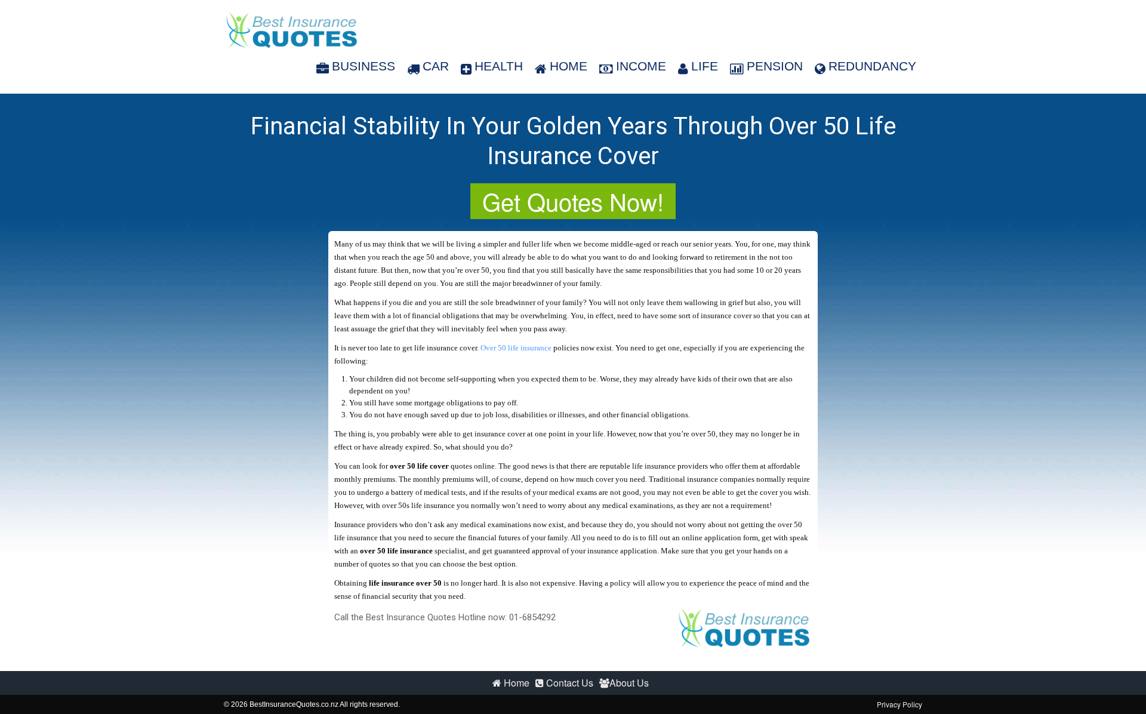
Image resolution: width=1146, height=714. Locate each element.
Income (641, 66)
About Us (629, 683)
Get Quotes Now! (573, 201)
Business (363, 66)
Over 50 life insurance (516, 347)
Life (704, 66)
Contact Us (568, 683)
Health (499, 66)
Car (436, 66)
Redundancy (872, 66)
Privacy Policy (899, 704)
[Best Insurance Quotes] (291, 30)
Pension (775, 66)
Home (568, 66)
